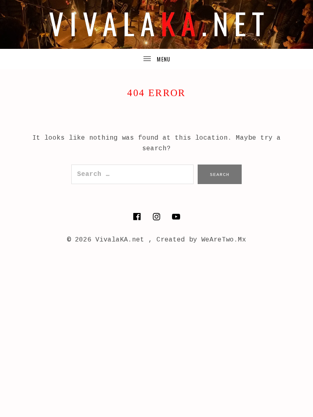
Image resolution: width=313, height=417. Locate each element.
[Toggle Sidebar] (156, 59)
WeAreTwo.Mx (223, 240)
